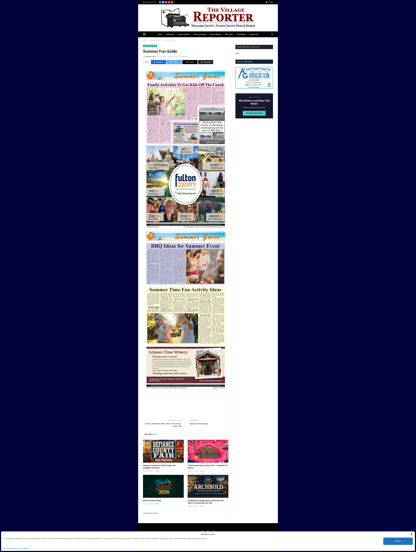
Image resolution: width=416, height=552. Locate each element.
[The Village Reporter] (208, 18)
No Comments (174, 56)
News (157, 471)
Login (237, 53)
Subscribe (170, 34)
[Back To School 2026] (163, 486)
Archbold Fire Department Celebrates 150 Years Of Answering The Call (206, 502)
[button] (412, 534)
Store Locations (200, 34)
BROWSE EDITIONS (254, 113)
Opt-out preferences (9, 548)
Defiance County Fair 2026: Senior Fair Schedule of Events (159, 466)
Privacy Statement (23, 548)
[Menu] (144, 34)
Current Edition (184, 34)
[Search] (272, 34)
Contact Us (253, 34)
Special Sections (150, 46)
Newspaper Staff (150, 56)
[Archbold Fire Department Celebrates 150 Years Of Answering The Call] (208, 486)
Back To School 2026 (152, 501)
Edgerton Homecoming (199, 424)
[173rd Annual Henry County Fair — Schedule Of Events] (208, 451)
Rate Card (229, 34)
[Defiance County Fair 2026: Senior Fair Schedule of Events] (163, 451)
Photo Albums (215, 34)
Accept (398, 541)
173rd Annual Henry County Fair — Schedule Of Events (207, 466)
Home (160, 34)
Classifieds (241, 34)
